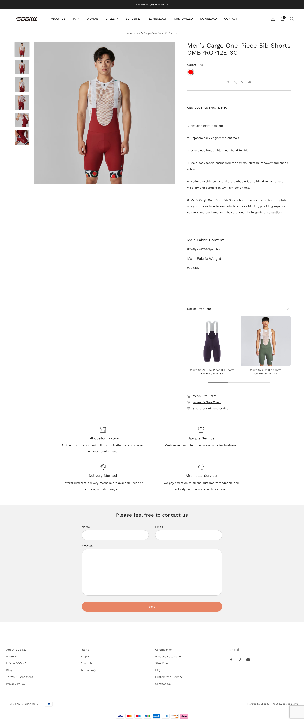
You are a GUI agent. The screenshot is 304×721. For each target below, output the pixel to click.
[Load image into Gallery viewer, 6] (22, 137)
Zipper (85, 656)
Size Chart (162, 663)
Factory (11, 656)
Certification (163, 649)
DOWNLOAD (208, 18)
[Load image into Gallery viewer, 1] (22, 49)
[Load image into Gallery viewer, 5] (22, 120)
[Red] (190, 72)
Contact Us (163, 683)
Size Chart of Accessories (210, 408)
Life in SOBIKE (16, 663)
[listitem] (152, 4)
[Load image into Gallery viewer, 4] (22, 102)
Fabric (85, 649)
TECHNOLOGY (156, 18)
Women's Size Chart (207, 402)
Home (129, 33)
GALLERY (111, 18)
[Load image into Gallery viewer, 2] (22, 67)
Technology (88, 670)
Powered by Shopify (258, 704)
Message (87, 545)
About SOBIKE (16, 649)
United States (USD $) (21, 704)
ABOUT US (58, 18)
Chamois (86, 663)
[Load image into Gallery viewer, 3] (22, 84)
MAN (76, 18)
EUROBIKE (133, 18)
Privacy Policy (15, 683)
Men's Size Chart (204, 396)
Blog (9, 670)
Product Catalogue (168, 656)
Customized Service (169, 677)
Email (159, 526)
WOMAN (92, 18)
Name (86, 526)
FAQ (157, 670)
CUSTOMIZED (183, 18)
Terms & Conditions (19, 677)
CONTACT (230, 18)
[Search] (292, 19)
